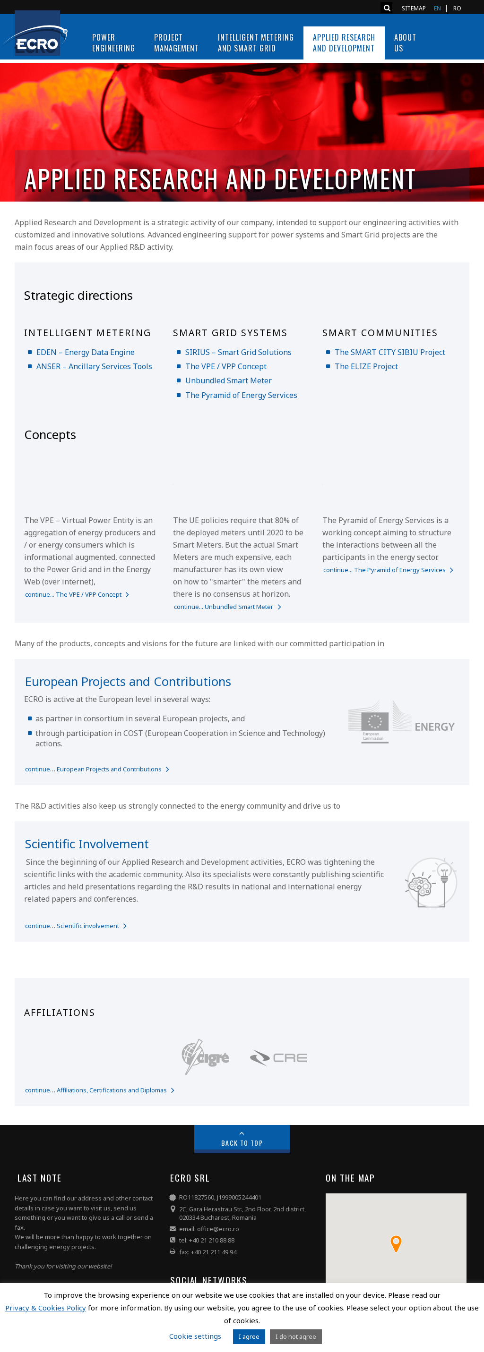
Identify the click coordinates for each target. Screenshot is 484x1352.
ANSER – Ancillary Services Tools (94, 366)
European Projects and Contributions (128, 681)
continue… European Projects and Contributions (93, 769)
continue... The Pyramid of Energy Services (384, 570)
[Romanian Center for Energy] (278, 1078)
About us (405, 43)
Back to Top (242, 1143)
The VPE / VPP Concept (226, 366)
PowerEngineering (113, 43)
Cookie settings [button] (195, 1336)
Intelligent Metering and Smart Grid (256, 43)
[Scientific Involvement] (25, 862)
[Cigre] (205, 1078)
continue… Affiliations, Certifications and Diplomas (96, 1090)
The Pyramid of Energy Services (241, 395)
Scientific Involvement (87, 844)
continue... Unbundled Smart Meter (223, 606)
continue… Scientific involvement (72, 925)
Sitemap (414, 8)
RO (457, 8)
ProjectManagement (176, 43)
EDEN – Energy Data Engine (85, 352)
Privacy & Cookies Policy (45, 1307)
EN (437, 8)
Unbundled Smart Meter (228, 380)
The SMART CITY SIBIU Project (390, 352)
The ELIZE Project (366, 366)
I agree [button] (249, 1336)
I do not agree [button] (296, 1336)
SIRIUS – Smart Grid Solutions (238, 352)
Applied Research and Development (344, 43)
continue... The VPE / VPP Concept (73, 594)
